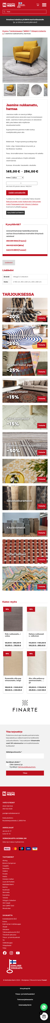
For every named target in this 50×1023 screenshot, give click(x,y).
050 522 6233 (7, 809)
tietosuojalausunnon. (27, 767)
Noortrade (6, 890)
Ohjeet (5, 927)
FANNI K (5, 871)
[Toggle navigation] (44, 5)
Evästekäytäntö (25, 1005)
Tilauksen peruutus (9, 935)
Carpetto (6, 866)
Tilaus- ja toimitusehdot (11, 937)
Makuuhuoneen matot (14, 202)
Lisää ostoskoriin (17, 192)
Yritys (4, 948)
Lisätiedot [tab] (8, 263)
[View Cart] (38, 4)
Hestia (5, 877)
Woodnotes (7, 908)
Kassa (5, 922)
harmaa (24, 207)
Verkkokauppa (16, 31)
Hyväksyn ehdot (13, 762)
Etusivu (5, 31)
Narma (5, 887)
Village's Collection (31, 204)
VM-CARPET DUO (8, 906)
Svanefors (6, 895)
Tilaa (25, 773)
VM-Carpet (6, 903)
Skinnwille (6, 892)
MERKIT (27, 31)
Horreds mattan (8, 879)
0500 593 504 (8, 806)
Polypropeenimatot (17, 204)
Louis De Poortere (8, 882)
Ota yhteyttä (25, 989)
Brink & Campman (9, 863)
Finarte (5, 874)
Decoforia (6, 868)
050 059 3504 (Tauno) (16, 241)
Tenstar (5, 898)
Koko (8, 178)
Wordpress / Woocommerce (34, 980)
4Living (5, 861)
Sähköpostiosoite (14, 752)
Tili (3, 940)
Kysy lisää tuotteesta (15, 213)
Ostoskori (6, 929)
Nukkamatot (27, 202)
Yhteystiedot (7, 945)
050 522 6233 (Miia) (15, 245)
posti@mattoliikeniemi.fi (11, 813)
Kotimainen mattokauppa (12, 924)
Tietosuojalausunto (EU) (11, 932)
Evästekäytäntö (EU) (10, 919)
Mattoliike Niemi (8, 884)
